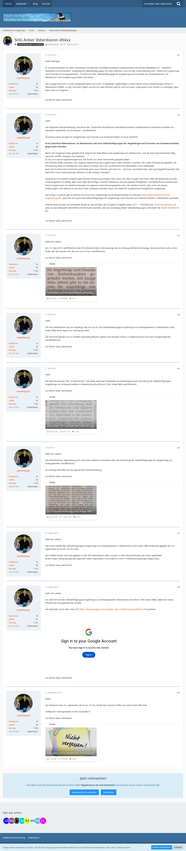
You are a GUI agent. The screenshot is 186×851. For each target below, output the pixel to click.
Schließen (178, 847)
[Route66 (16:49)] (11, 820)
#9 (178, 692)
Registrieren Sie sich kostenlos (98, 785)
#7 (178, 533)
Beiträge (12, 90)
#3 (178, 235)
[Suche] (178, 3)
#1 (178, 55)
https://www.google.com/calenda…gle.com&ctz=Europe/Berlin (110, 609)
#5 (178, 368)
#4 (178, 314)
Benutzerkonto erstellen (84, 792)
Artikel (11, 87)
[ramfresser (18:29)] (16, 820)
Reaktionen (13, 84)
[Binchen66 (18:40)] (22, 820)
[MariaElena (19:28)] (32, 820)
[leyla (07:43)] (6, 820)
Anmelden (108, 792)
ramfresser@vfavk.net (165, 204)
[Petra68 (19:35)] (37, 820)
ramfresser (53, 44)
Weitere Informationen (161, 847)
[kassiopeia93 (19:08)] (27, 820)
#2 (178, 114)
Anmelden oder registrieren (158, 3)
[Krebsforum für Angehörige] (93, 17)
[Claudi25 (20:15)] (43, 820)
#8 (178, 587)
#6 (178, 447)
